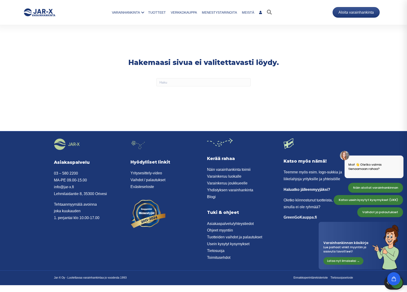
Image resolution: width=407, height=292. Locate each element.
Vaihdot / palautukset (147, 180)
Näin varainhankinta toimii (229, 170)
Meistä (248, 12)
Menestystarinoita (219, 12)
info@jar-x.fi (64, 187)
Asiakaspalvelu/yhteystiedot (230, 224)
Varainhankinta (126, 12)
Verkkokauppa (184, 12)
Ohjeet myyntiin (220, 230)
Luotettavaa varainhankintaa (85, 277)
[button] (143, 12)
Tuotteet (157, 12)
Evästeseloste (142, 187)
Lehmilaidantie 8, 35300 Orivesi (80, 194)
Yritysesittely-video (146, 173)
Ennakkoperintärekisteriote (310, 277)
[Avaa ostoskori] (393, 278)
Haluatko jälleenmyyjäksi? (307, 190)
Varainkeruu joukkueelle (227, 183)
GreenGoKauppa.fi (300, 217)
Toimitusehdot (218, 258)
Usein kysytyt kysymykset (228, 244)
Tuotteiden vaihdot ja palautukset (234, 237)
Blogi (211, 197)
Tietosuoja (215, 251)
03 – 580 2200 (66, 173)
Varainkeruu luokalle (224, 176)
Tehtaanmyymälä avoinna (75, 204)
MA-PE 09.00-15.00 (70, 180)
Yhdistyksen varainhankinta (230, 190)
